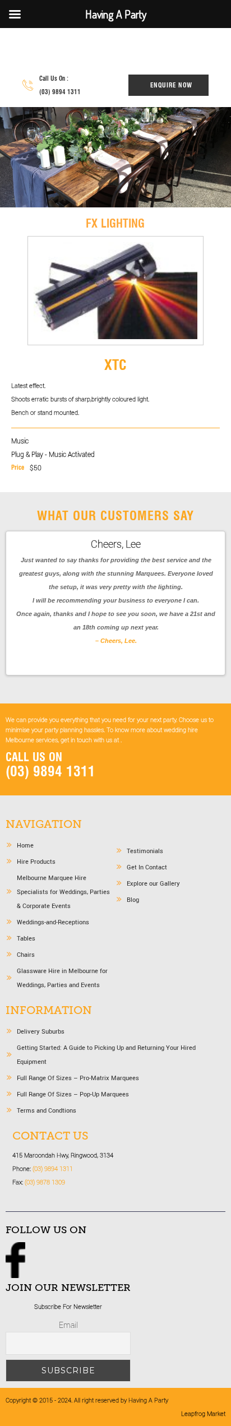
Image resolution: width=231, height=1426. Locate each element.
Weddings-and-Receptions (53, 922)
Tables (26, 938)
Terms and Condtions (46, 1110)
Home (25, 845)
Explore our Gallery (153, 883)
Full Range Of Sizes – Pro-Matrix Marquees (78, 1077)
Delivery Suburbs (40, 1031)
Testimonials (145, 850)
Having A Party (85, 49)
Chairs (26, 954)
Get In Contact (147, 867)
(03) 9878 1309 (45, 1182)
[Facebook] (15, 1275)
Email (68, 1324)
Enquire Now (171, 85)
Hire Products (36, 861)
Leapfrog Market (203, 1413)
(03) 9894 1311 (60, 92)
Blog (133, 899)
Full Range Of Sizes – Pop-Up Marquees (73, 1094)
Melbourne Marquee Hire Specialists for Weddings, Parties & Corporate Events (63, 891)
